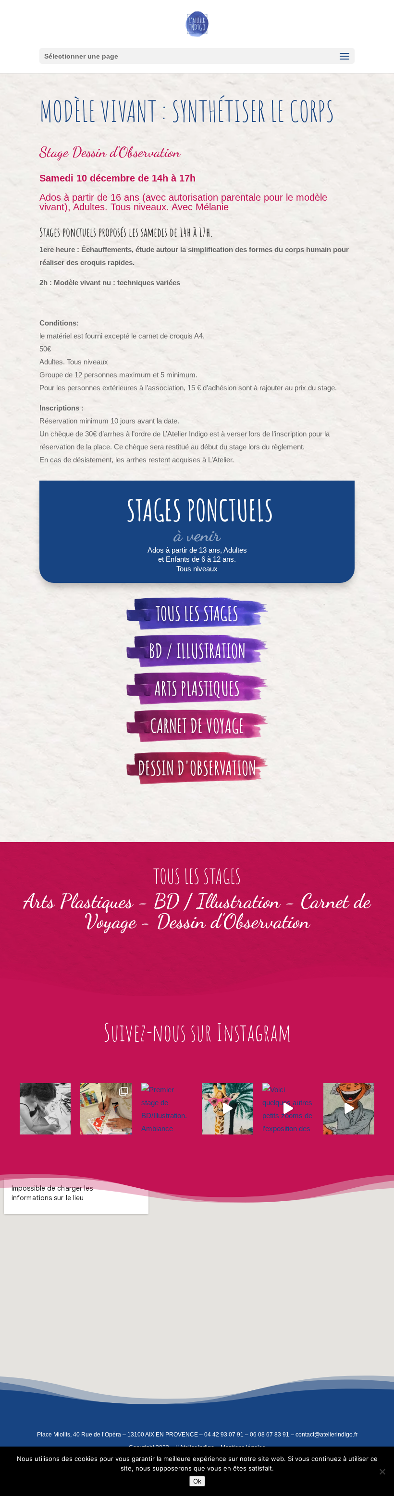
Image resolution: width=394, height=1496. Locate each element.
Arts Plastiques (197, 688)
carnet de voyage (197, 725)
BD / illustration (197, 651)
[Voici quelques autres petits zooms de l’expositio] (287, 1108)
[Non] (382, 1471)
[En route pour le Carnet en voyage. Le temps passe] (45, 1108)
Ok (197, 1481)
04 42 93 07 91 (224, 1434)
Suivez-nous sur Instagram (197, 1032)
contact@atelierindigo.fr (326, 1434)
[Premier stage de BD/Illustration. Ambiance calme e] (166, 1108)
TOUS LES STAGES (197, 613)
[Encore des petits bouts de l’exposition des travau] (227, 1108)
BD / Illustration (217, 901)
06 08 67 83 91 (269, 1434)
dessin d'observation (197, 768)
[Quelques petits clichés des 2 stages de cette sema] (105, 1108)
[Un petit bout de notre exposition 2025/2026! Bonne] (348, 1108)
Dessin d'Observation (126, 151)
